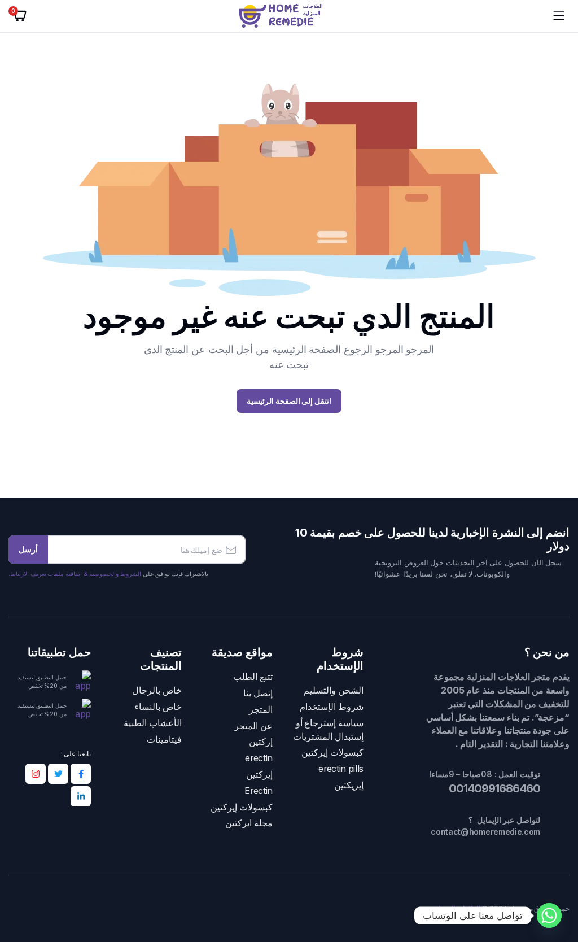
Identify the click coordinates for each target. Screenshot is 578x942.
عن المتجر (253, 726)
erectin (259, 758)
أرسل (28, 549)
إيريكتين (349, 785)
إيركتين (259, 774)
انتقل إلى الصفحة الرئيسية (289, 400)
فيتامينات (164, 739)
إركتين (261, 741)
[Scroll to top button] (560, 891)
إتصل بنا (258, 693)
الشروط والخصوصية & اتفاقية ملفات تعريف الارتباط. (74, 574)
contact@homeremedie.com (485, 831)
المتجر (261, 709)
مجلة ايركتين (249, 823)
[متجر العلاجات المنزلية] (288, 16)
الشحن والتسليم (334, 690)
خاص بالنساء (158, 706)
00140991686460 (493, 788)
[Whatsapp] (549, 915)
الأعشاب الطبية (153, 723)
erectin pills (341, 769)
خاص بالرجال (157, 690)
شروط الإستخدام (332, 706)
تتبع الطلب (253, 676)
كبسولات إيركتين (332, 752)
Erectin (258, 791)
